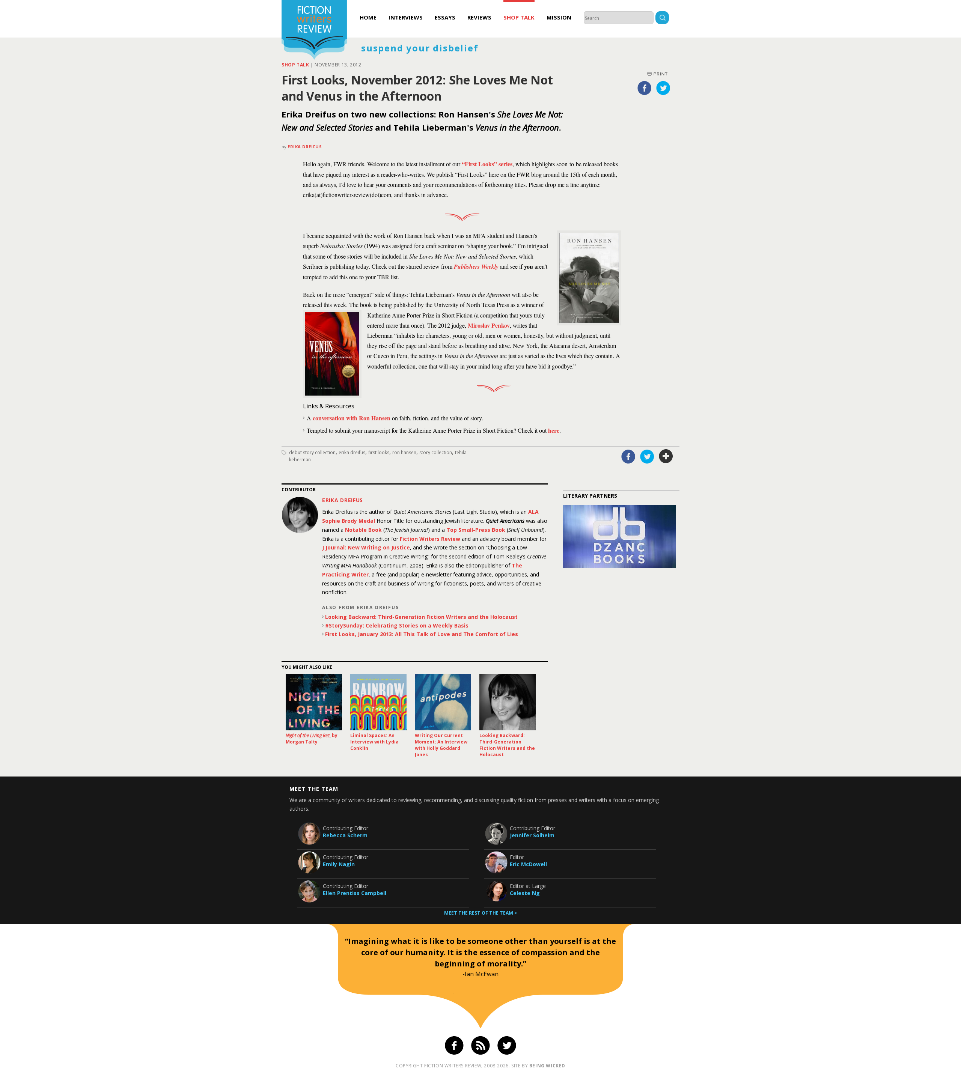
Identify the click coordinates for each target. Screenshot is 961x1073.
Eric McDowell (528, 864)
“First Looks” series (487, 164)
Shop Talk (519, 17)
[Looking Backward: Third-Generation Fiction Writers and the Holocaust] (507, 702)
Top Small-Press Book (475, 529)
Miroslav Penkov (489, 325)
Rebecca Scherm (345, 835)
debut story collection (312, 452)
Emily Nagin (339, 864)
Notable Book (363, 529)
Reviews (479, 17)
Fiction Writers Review (430, 538)
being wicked (547, 1065)
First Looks (378, 452)
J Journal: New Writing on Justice (366, 547)
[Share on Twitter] (663, 88)
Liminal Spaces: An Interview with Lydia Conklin (374, 741)
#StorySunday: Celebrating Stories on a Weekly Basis (396, 625)
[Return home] (314, 31)
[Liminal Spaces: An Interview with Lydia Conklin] (378, 702)
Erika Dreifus (305, 146)
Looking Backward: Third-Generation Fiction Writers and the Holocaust (421, 616)
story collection (435, 452)
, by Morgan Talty (311, 738)
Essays (445, 17)
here (553, 430)
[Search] (662, 18)
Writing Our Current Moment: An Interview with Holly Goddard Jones (441, 745)
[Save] (666, 456)
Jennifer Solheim (532, 835)
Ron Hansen (404, 452)
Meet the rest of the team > (480, 913)
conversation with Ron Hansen (351, 418)
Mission (559, 17)
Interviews (406, 17)
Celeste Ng (525, 893)
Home (368, 17)
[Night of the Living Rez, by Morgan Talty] (314, 702)
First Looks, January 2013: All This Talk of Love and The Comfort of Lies (421, 634)
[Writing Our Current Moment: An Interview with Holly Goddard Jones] (443, 702)
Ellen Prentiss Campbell (354, 893)
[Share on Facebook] (644, 88)
